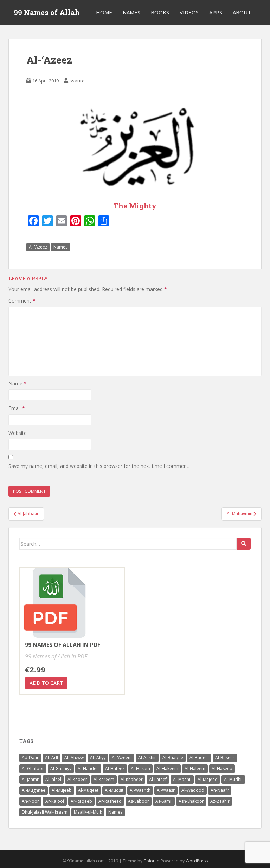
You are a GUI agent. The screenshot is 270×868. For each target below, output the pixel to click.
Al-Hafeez (114, 768)
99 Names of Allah (47, 12)
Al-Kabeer (77, 779)
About (242, 12)
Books (160, 12)
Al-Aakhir (147, 758)
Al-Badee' (199, 758)
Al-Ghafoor (33, 768)
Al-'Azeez (38, 247)
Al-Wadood (192, 790)
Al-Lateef (158, 779)
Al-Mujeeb (62, 790)
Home (104, 12)
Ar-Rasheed (110, 801)
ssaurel (78, 81)
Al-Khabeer (132, 779)
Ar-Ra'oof (54, 801)
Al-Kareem (104, 779)
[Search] (244, 544)
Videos (189, 12)
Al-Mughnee (33, 790)
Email (16, 408)
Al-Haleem (195, 768)
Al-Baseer (224, 758)
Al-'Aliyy (97, 758)
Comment (22, 300)
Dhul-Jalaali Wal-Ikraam (45, 812)
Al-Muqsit (114, 790)
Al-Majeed (208, 779)
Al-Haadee (88, 768)
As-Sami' (163, 801)
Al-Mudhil (233, 779)
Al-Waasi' (166, 790)
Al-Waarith (140, 790)
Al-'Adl (51, 758)
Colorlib (151, 861)
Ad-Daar (30, 758)
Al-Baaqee (172, 758)
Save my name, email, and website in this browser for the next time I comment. (98, 466)
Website (17, 433)
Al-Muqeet (88, 790)
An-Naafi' (220, 790)
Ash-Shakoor (191, 801)
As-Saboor (138, 801)
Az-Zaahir (220, 801)
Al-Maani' (182, 779)
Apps (215, 12)
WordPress (197, 861)
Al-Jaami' (30, 779)
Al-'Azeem (122, 758)
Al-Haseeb (222, 768)
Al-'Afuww (74, 758)
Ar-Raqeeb (81, 801)
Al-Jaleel (53, 779)
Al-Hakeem (167, 768)
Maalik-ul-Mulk (88, 812)
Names (131, 12)
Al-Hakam (140, 768)
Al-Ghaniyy (60, 768)
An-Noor (30, 801)
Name (17, 383)
